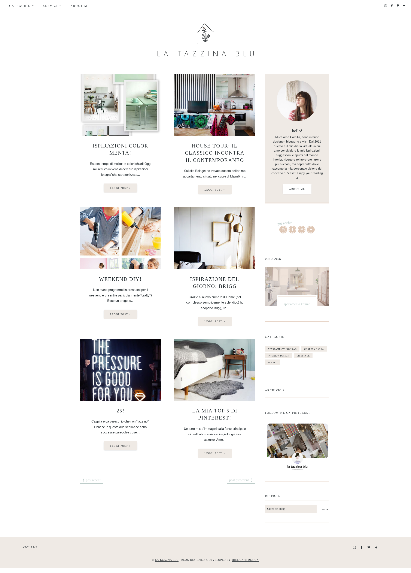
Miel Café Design (245, 559)
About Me (80, 6)
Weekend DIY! (120, 279)
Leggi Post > (120, 188)
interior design (278, 356)
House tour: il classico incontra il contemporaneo (214, 153)
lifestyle (303, 356)
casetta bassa (314, 349)
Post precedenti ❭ (241, 480)
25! (120, 411)
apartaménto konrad (282, 349)
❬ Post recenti (91, 480)
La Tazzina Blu (167, 559)
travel (272, 362)
